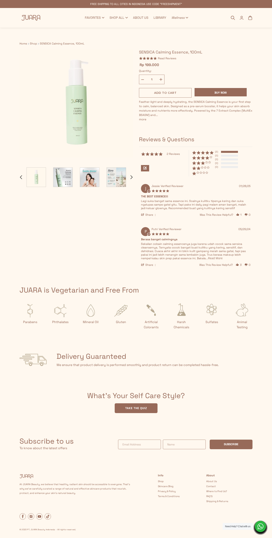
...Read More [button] (214, 258)
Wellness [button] (178, 18)
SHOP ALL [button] (117, 18)
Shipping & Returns (217, 501)
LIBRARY (160, 18)
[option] (36, 177)
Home (23, 43)
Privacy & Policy (167, 491)
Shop (33, 43)
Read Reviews (167, 58)
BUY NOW (220, 92)
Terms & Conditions (169, 496)
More (142, 119)
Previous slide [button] (21, 177)
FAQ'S (209, 496)
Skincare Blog (165, 486)
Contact (211, 486)
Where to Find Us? (216, 491)
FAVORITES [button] (93, 18)
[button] (145, 168)
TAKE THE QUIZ (136, 408)
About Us (211, 481)
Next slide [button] (132, 177)
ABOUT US (140, 18)
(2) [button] (216, 151)
